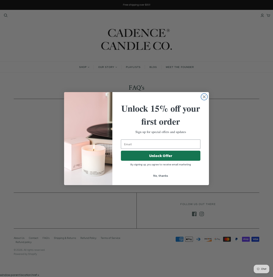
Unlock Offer (160, 155)
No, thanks (160, 175)
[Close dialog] (204, 97)
